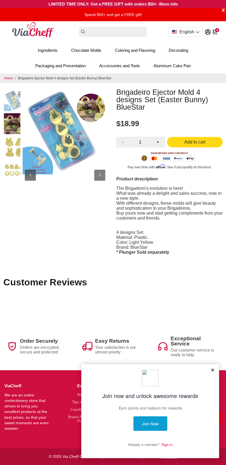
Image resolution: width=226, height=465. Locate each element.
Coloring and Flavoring (135, 50)
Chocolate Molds (86, 50)
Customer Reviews (45, 282)
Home (8, 78)
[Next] (99, 175)
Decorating (178, 50)
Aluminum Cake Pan (172, 65)
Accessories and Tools (119, 65)
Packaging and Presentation (60, 65)
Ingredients (48, 50)
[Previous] (30, 175)
